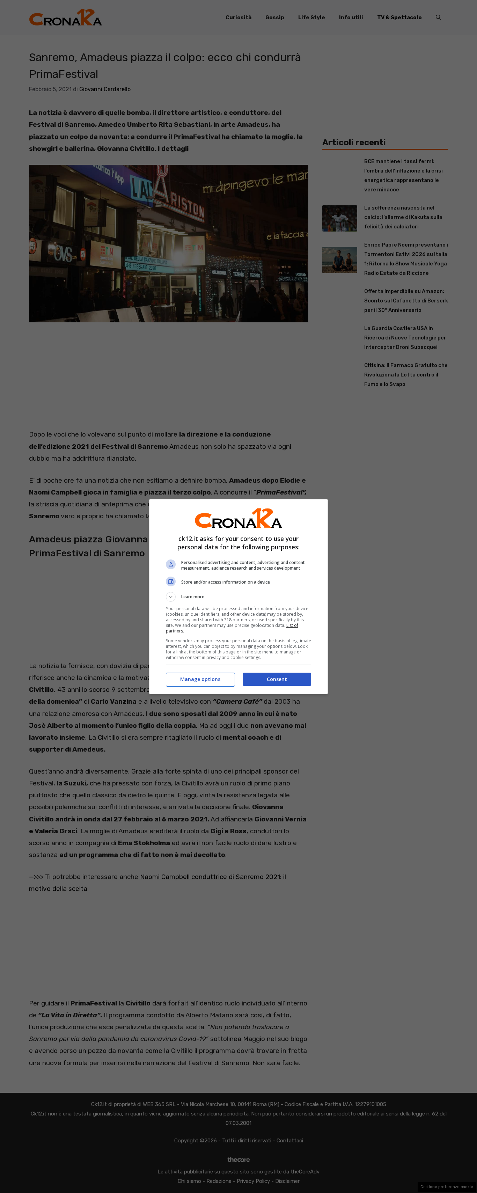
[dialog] (238, 596)
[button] (238, 597)
